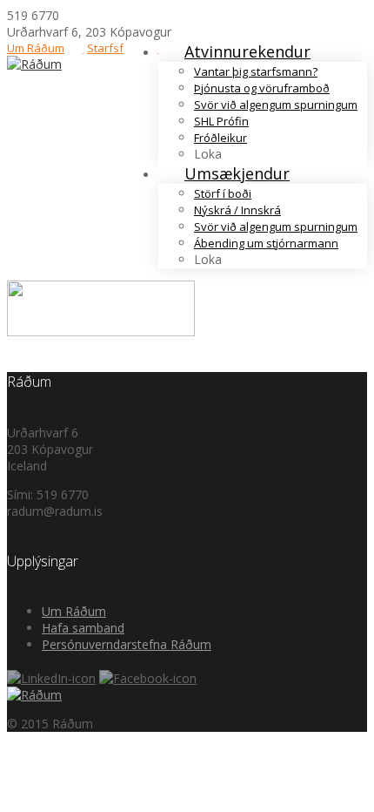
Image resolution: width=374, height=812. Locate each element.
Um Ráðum (35, 48)
